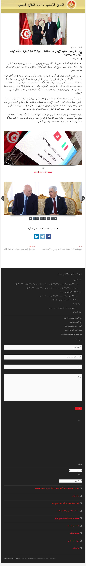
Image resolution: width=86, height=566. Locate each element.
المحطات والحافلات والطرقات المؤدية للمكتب (67, 510)
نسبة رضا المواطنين (74, 533)
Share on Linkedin (36, 236)
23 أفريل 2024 (76, 59)
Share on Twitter (42, 236)
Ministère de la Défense (12, 558)
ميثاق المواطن (75, 495)
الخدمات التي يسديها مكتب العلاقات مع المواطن (66, 518)
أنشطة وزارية (78, 47)
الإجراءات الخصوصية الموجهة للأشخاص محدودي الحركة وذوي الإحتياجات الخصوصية (57, 488)
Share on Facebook (48, 236)
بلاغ (72, 47)
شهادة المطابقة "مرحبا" (73, 525)
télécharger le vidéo (43, 172)
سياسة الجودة (75, 548)
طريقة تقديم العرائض (73, 540)
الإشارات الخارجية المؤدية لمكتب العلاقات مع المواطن (65, 503)
